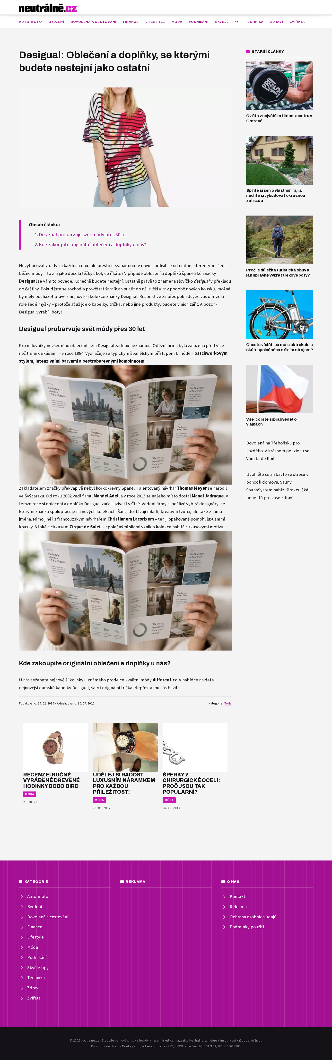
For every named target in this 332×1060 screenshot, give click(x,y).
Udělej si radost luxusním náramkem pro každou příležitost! (124, 783)
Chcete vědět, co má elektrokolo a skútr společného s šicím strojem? (279, 347)
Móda (177, 22)
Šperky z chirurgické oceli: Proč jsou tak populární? (191, 783)
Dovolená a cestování (93, 22)
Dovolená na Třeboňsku (269, 443)
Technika (254, 22)
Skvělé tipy (226, 22)
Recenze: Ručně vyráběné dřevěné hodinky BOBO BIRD (51, 780)
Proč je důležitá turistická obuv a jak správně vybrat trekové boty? (278, 273)
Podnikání (199, 22)
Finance (131, 22)
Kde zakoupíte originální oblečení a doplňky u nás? (92, 245)
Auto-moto (30, 22)
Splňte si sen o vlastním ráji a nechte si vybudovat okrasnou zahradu (275, 195)
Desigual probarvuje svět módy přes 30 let (83, 235)
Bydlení (56, 22)
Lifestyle (155, 22)
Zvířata (297, 22)
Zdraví (276, 22)
